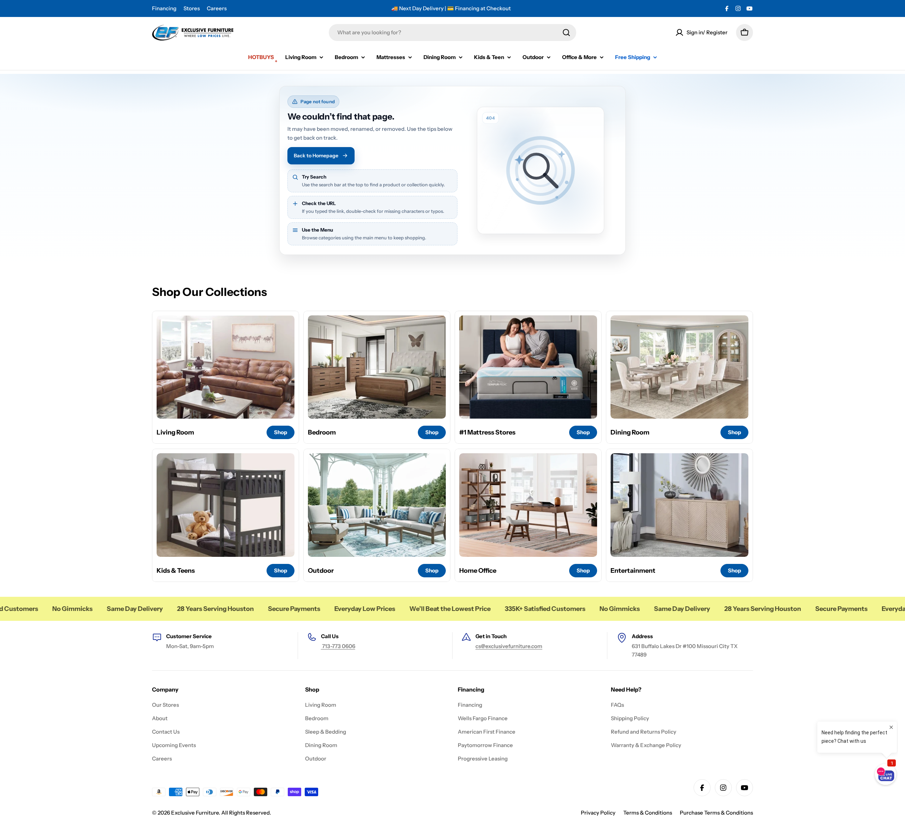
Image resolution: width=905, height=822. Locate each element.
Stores (191, 8)
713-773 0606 (338, 646)
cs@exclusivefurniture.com (508, 646)
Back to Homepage (316, 155)
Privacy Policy (598, 812)
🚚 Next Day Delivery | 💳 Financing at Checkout (451, 8)
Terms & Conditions (647, 812)
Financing (164, 8)
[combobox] (452, 32)
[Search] (566, 32)
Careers (217, 8)
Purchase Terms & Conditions (716, 812)
